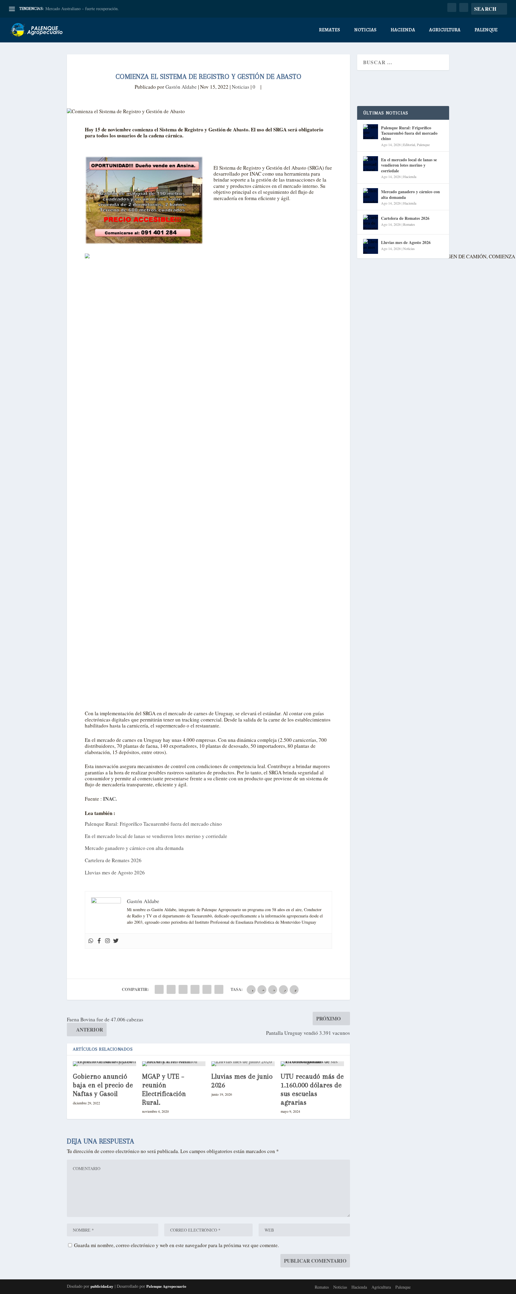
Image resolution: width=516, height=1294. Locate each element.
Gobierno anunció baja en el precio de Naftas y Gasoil (103, 1084)
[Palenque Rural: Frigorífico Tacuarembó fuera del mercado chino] (370, 131)
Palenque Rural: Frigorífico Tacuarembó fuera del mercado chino (153, 823)
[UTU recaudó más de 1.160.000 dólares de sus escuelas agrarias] (312, 1063)
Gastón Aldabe (181, 86)
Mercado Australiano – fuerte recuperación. (82, 8)
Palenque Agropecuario (166, 1286)
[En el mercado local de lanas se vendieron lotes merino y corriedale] (370, 163)
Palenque (485, 30)
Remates (329, 30)
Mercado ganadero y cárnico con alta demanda (134, 848)
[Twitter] (116, 941)
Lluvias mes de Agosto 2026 (115, 872)
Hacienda (403, 30)
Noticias (365, 30)
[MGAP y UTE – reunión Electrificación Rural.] (173, 1063)
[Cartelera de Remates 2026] (370, 222)
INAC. (109, 798)
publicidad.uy (101, 1286)
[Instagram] (107, 941)
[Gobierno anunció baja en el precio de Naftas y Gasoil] (104, 1063)
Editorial (409, 144)
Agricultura (444, 30)
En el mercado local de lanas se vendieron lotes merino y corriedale (156, 836)
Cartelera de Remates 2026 (113, 860)
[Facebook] (99, 941)
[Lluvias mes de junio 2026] (243, 1063)
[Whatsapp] (90, 941)
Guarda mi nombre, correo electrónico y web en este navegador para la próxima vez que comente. (176, 1245)
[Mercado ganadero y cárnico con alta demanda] (370, 195)
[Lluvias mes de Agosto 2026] (370, 246)
